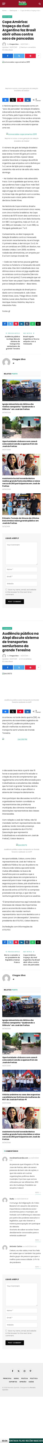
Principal (7, 1378)
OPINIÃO (22, 1382)
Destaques (7, 17)
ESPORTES (13, 1382)
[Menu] (3, 3)
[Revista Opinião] (23, 3)
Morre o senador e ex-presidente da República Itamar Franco (12, 958)
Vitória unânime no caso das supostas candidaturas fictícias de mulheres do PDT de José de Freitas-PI (21, 1097)
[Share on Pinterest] (30, 56)
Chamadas (7, 628)
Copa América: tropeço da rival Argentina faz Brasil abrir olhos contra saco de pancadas (31, 960)
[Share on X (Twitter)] (19, 56)
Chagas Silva (13, 44)
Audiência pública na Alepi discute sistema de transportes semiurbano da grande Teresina (12, 342)
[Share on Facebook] (7, 56)
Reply (37, 1192)
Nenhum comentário (28, 47)
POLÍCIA (24, 1378)
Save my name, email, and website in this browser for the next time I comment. (21, 592)
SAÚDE (31, 1382)
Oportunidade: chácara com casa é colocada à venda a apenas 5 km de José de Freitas (19, 444)
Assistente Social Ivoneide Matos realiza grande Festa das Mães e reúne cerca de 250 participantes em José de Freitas (21, 482)
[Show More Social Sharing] (38, 56)
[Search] (39, 3)
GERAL (16, 1378)
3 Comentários (26, 659)
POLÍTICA (34, 1378)
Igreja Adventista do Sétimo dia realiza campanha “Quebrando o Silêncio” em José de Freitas (18, 407)
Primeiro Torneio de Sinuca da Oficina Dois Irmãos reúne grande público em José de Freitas (20, 521)
